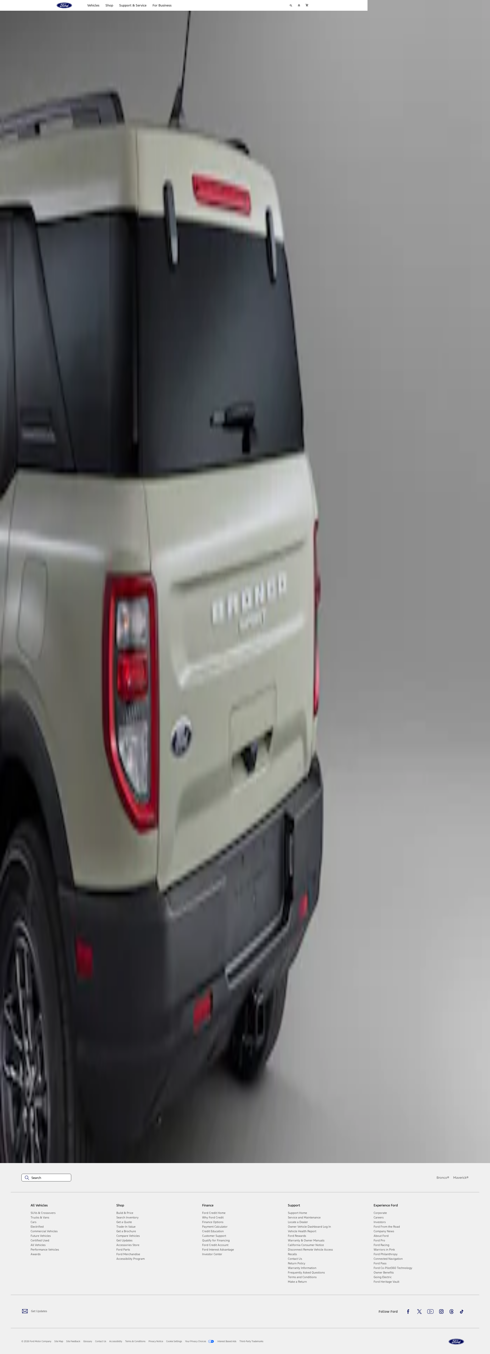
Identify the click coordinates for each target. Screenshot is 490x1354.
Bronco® (443, 1177)
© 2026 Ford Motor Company (36, 1341)
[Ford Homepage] (456, 1341)
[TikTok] (461, 1311)
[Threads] (451, 1311)
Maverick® (461, 1177)
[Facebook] (409, 1311)
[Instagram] (441, 1311)
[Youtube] (430, 1311)
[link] (58, 1341)
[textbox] (46, 1178)
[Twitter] (419, 1311)
